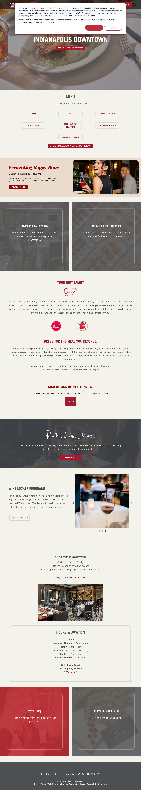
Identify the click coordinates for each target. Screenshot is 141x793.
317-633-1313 (70, 672)
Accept (94, 28)
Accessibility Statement (97, 784)
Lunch (76, 113)
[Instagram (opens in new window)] (73, 769)
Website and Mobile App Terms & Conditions (66, 784)
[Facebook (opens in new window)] (67, 769)
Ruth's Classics (36, 125)
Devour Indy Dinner (73, 137)
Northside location (78, 577)
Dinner (38, 113)
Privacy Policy (40, 784)
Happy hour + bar (110, 113)
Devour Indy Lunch (110, 125)
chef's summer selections (74, 125)
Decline (113, 28)
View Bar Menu (20, 187)
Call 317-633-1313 (20, 518)
